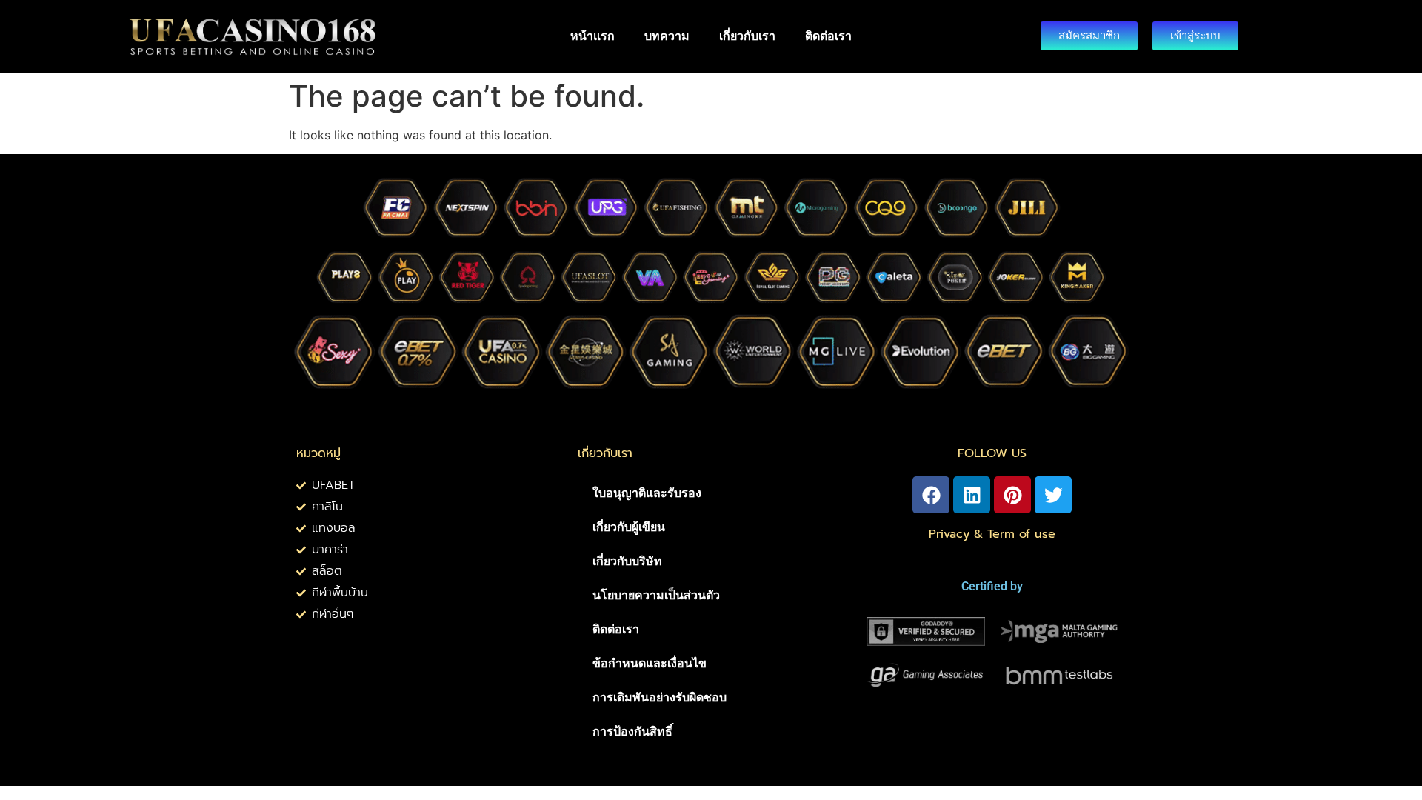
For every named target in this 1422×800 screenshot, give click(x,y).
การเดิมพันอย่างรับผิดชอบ (659, 697)
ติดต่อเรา (828, 36)
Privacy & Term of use (992, 534)
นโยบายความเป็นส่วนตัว (656, 595)
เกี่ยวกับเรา (747, 36)
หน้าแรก (592, 36)
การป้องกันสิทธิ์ (632, 731)
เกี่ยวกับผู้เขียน (628, 527)
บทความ (667, 36)
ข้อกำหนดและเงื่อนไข (649, 663)
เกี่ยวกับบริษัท (627, 561)
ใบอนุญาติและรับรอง (646, 493)
